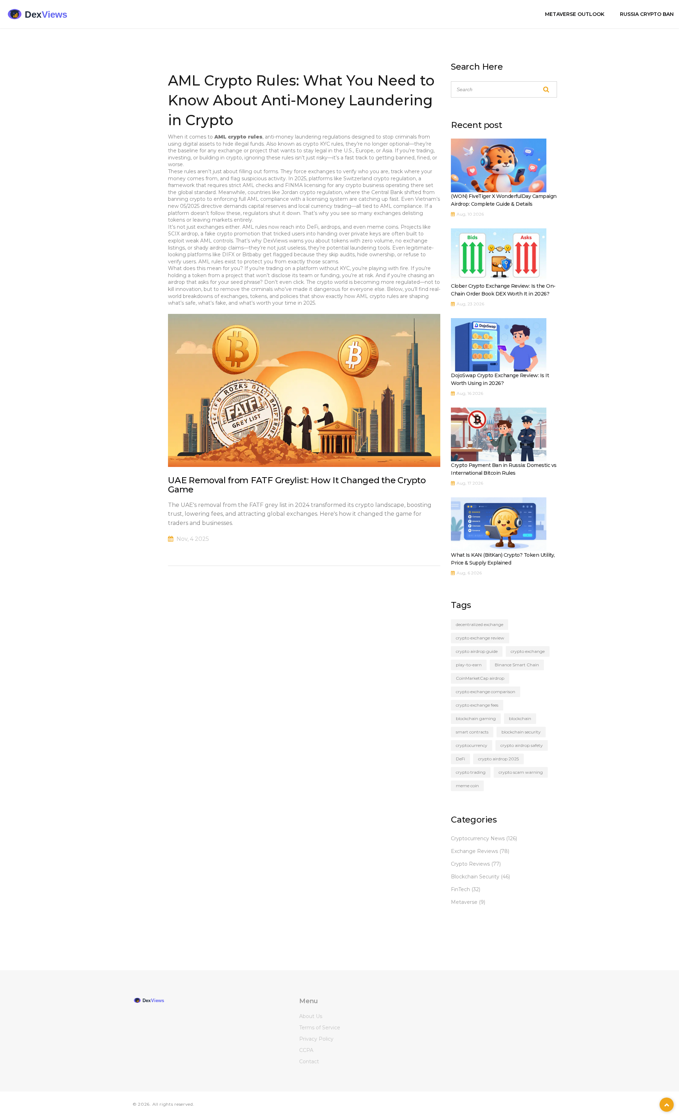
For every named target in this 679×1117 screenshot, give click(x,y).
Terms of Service (319, 1027)
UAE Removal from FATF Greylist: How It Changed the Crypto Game (297, 485)
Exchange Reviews (480, 851)
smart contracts (472, 732)
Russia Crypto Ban (647, 14)
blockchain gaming (476, 718)
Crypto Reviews (476, 864)
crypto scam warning (521, 772)
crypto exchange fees (477, 705)
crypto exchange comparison (485, 691)
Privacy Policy (316, 1039)
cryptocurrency (471, 745)
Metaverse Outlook (574, 14)
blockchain (520, 718)
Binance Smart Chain (517, 664)
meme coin (467, 785)
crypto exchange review (480, 638)
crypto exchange (528, 651)
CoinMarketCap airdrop (480, 678)
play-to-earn (469, 664)
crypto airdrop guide (477, 651)
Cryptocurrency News (484, 838)
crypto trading (471, 772)
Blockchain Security (480, 876)
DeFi (460, 758)
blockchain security (521, 732)
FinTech (465, 889)
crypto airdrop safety (521, 745)
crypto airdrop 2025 (498, 758)
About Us (310, 1016)
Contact (309, 1061)
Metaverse (468, 902)
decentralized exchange (479, 624)
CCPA (306, 1050)
